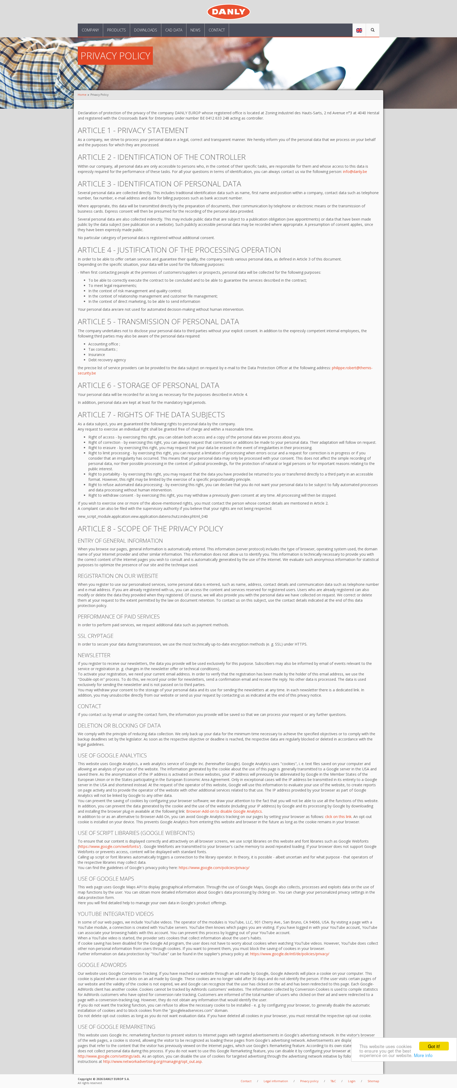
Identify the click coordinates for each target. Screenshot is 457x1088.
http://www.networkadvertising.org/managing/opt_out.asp (152, 1061)
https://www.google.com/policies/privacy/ (214, 867)
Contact (217, 30)
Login (351, 1081)
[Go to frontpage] (228, 11)
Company (90, 30)
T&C (333, 1081)
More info (423, 1055)
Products (116, 30)
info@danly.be (355, 171)
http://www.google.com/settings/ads (109, 1056)
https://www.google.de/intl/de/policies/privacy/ (289, 953)
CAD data (173, 30)
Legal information (276, 1081)
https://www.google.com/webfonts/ (109, 846)
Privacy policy (309, 1081)
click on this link (338, 816)
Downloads (145, 30)
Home (82, 95)
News (195, 30)
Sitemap (373, 1081)
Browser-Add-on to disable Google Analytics (224, 811)
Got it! (434, 1046)
